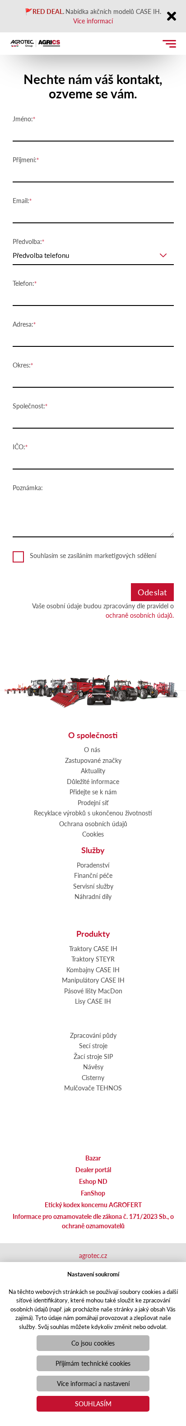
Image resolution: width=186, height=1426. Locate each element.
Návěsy (93, 1066)
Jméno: (23, 118)
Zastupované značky (93, 760)
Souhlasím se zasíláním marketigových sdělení (93, 555)
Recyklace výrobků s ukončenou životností (93, 812)
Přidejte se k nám (93, 791)
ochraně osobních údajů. (140, 615)
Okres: (22, 364)
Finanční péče (93, 875)
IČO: (19, 446)
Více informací (93, 20)
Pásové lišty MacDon (93, 990)
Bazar (93, 1157)
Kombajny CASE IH (93, 969)
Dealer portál (93, 1169)
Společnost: (29, 405)
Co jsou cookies (93, 1342)
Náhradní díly (93, 896)
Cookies (93, 833)
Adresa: (23, 323)
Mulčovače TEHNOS (93, 1087)
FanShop (93, 1192)
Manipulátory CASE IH (93, 979)
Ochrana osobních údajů (93, 823)
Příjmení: (25, 159)
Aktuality (93, 770)
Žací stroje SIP (93, 1056)
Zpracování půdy (93, 1035)
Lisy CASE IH (93, 1000)
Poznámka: (28, 487)
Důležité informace (93, 781)
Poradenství (93, 864)
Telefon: (23, 283)
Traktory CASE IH (93, 948)
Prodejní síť (93, 802)
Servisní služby (93, 885)
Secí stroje (93, 1045)
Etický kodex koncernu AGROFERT (93, 1204)
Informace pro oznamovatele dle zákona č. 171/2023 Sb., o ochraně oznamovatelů (93, 1221)
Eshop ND (93, 1181)
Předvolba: (27, 241)
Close (171, 17)
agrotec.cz (93, 1255)
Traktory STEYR (93, 958)
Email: (21, 200)
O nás (92, 749)
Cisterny (93, 1077)
